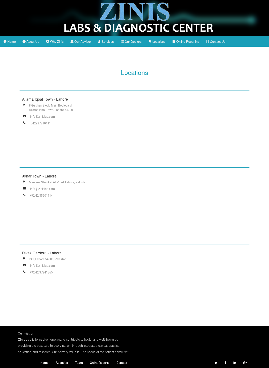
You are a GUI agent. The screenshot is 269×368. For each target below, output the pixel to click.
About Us (32, 41)
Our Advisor (82, 41)
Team (79, 362)
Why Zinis (56, 41)
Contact (122, 362)
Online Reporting (187, 41)
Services (107, 41)
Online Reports (99, 362)
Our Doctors (133, 41)
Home (11, 41)
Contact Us (217, 41)
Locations (159, 41)
